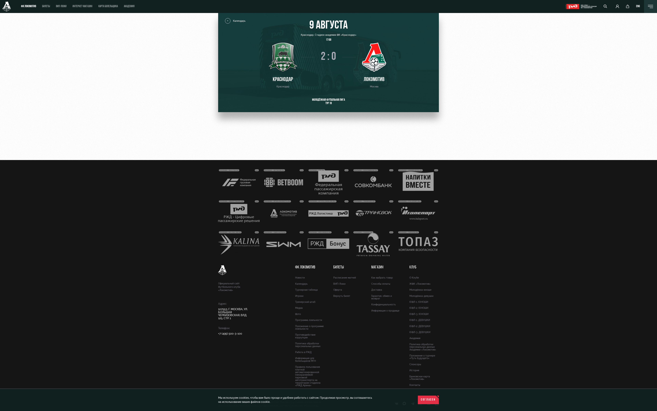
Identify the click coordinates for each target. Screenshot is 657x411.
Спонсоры (415, 364)
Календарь (239, 20)
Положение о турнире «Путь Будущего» (422, 357)
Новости (300, 277)
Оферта (337, 289)
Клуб (412, 267)
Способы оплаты (380, 283)
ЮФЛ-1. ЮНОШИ (418, 302)
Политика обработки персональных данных (307, 344)
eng (638, 6)
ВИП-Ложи (339, 283)
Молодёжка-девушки (421, 296)
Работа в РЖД (303, 352)
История (414, 370)
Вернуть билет (341, 296)
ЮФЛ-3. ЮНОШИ (418, 314)
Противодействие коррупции (305, 336)
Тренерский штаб (305, 302)
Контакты (414, 385)
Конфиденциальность (383, 304)
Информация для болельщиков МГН (305, 359)
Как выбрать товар (382, 277)
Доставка (376, 289)
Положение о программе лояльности (309, 327)
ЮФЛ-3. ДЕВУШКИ (419, 332)
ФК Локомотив (28, 6)
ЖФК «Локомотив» (420, 283)
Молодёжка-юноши (420, 289)
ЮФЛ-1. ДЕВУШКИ (419, 320)
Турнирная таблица (306, 289)
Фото (298, 314)
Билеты (46, 6)
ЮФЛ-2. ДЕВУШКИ (419, 326)
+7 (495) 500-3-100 (230, 333)
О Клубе (414, 277)
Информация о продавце (385, 310)
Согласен (428, 399)
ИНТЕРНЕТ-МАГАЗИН (82, 6)
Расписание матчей (344, 277)
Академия (129, 6)
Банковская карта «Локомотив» (419, 377)
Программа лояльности (308, 320)
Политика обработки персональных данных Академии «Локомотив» (422, 347)
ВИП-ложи (61, 6)
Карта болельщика (108, 6)
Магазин (377, 267)
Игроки (299, 296)
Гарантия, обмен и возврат (381, 297)
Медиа (299, 308)
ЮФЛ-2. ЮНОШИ (418, 308)
